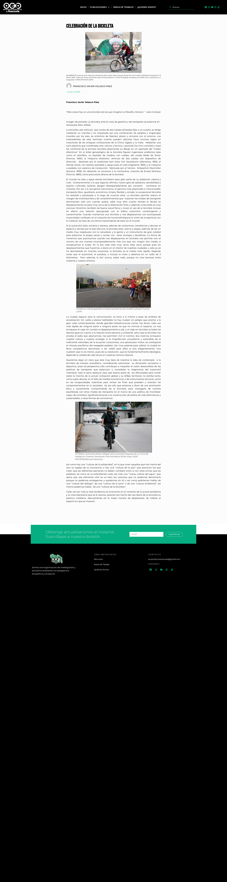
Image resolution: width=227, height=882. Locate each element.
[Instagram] (215, 7)
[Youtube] (212, 7)
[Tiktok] (218, 7)
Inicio (83, 7)
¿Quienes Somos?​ (146, 7)
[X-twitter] (209, 7)
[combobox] (181, 7)
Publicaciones (98, 7)
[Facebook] (206, 7)
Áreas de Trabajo (123, 7)
